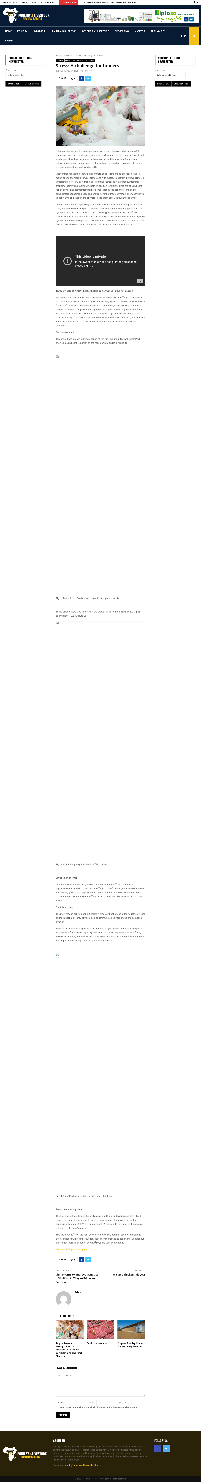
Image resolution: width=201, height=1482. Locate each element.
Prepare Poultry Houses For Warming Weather (130, 1345)
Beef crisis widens (97, 1343)
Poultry (22, 31)
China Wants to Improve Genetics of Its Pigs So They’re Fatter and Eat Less (77, 1278)
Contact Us (37, 2)
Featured (60, 60)
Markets (139, 31)
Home (8, 31)
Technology (158, 31)
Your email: (11, 70)
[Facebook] (182, 36)
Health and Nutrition (63, 31)
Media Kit (26, 2)
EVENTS (9, 40)
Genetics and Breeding (95, 31)
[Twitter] (186, 36)
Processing (122, 31)
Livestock (39, 31)
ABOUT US (49, 2)
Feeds (67, 60)
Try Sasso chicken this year (128, 1274)
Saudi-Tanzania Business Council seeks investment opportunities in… (118, 2)
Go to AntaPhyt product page (71, 1249)
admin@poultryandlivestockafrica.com (84, 1465)
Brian (60, 71)
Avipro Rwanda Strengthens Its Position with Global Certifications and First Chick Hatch (69, 1349)
